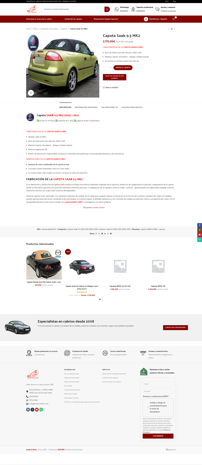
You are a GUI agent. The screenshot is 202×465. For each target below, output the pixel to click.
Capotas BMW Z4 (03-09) (120, 286)
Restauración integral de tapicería (114, 374)
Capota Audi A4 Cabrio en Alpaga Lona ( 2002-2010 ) (82, 287)
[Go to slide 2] (102, 299)
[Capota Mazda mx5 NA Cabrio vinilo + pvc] (44, 264)
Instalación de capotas (110, 378)
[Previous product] (168, 29)
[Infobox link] (122, 9)
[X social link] (99, 234)
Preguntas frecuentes (71, 378)
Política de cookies (70, 394)
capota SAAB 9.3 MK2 (149, 229)
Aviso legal (68, 386)
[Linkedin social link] (105, 234)
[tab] (65, 106)
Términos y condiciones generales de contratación (82, 402)
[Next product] (174, 29)
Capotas (64, 29)
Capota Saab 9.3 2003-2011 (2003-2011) (82, 229)
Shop (35, 29)
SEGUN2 (61, 449)
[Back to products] (171, 29)
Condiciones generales (72, 390)
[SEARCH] (107, 9)
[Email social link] (102, 234)
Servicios (106, 369)
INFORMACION (69, 369)
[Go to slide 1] (99, 299)
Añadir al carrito (123, 67)
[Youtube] (37, 409)
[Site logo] (31, 9)
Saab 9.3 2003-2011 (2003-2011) (118, 229)
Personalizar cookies (71, 398)
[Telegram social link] (110, 234)
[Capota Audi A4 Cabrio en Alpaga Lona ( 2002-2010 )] (82, 266)
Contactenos (94, 120)
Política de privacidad (71, 382)
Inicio (28, 29)
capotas (162, 229)
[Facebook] (28, 409)
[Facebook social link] (96, 234)
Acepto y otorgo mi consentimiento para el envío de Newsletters (158, 407)
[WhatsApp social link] (107, 234)
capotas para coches (62, 184)
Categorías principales (49, 29)
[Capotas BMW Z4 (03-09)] (120, 266)
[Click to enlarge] (31, 93)
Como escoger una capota (111, 382)
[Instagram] (32, 409)
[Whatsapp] (41, 409)
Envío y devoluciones (71, 374)
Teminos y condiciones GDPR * (156, 396)
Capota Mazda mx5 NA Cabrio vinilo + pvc (44, 282)
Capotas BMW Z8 (158, 286)
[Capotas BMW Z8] (158, 266)
